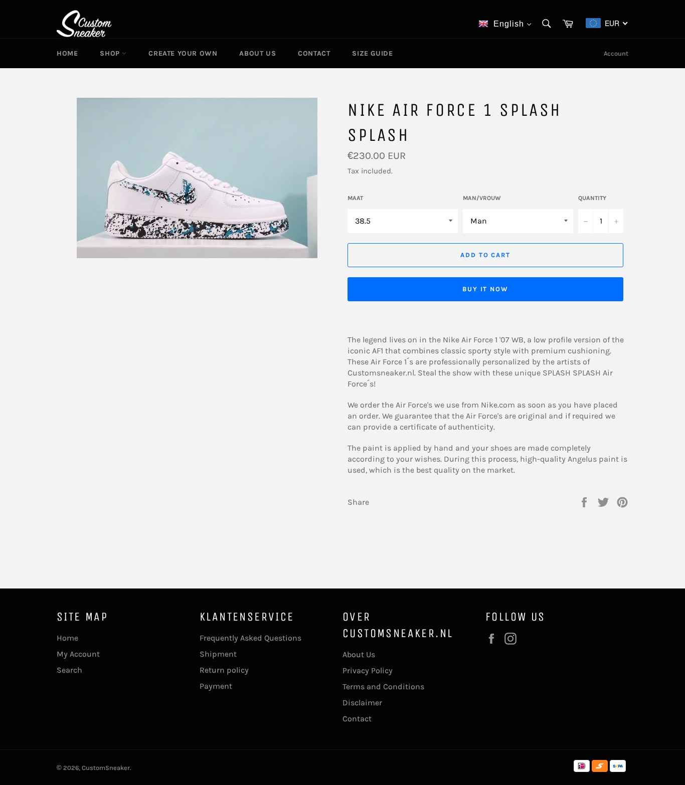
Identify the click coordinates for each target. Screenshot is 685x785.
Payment (216, 686)
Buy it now (485, 289)
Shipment (218, 654)
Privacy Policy (367, 670)
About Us (257, 53)
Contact (314, 53)
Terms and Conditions (383, 686)
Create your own (182, 53)
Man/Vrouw (482, 198)
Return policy (224, 670)
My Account (78, 654)
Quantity (592, 198)
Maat (355, 198)
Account (616, 53)
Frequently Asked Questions (250, 638)
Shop (111, 53)
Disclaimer (362, 702)
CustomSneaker (106, 767)
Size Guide (372, 53)
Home (67, 53)
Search (69, 670)
